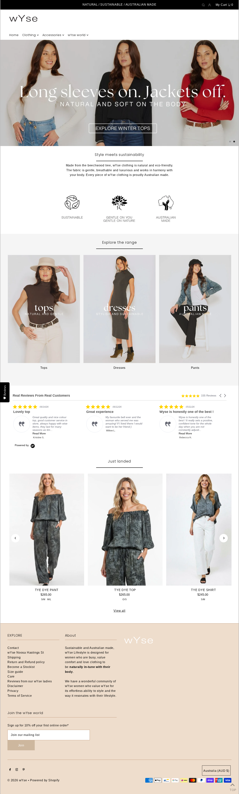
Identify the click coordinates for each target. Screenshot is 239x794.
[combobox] (79, 419)
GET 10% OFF (119, 433)
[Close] (171, 326)
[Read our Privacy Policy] (167, 453)
